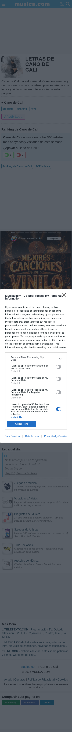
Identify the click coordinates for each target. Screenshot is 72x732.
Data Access (32, 436)
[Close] (65, 296)
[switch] (58, 367)
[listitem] (36, 358)
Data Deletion (12, 436)
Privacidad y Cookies (55, 436)
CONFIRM (21, 424)
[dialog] (36, 366)
